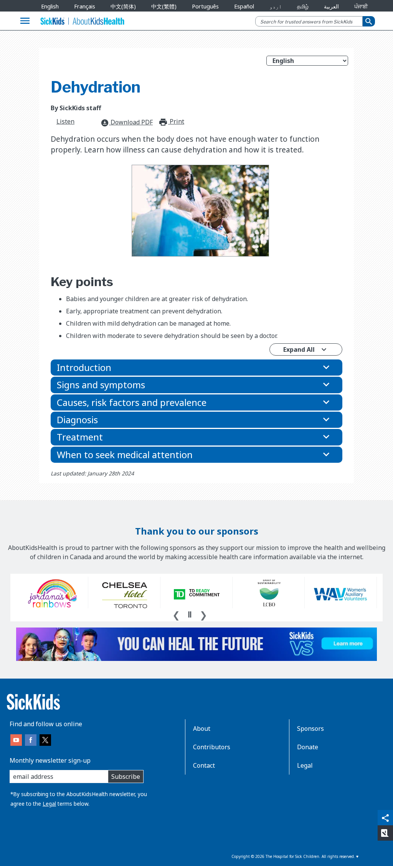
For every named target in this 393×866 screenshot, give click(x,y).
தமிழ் (303, 6)
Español (244, 6)
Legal (49, 803)
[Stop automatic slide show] (189, 614)
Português (205, 6)
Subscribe (125, 776)
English (50, 6)
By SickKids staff (76, 108)
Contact (204, 765)
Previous (176, 614)
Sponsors (310, 728)
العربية (331, 6)
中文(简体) (123, 6)
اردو (275, 6)
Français (84, 6)
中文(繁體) (164, 6)
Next (203, 614)
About (201, 728)
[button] (196, 367)
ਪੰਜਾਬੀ (361, 6)
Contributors (211, 747)
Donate (307, 747)
